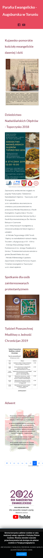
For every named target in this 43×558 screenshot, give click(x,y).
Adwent (10, 403)
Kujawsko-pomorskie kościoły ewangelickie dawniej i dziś (19, 46)
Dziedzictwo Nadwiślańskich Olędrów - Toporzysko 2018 (21, 121)
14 (22, 463)
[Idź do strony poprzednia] (10, 463)
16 (30, 463)
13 (18, 463)
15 (26, 463)
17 (35, 463)
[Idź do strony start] (7, 463)
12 (14, 463)
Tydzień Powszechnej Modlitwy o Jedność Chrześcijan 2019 (19, 334)
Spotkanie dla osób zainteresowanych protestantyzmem (17, 283)
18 (39, 463)
